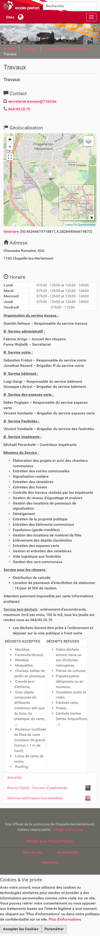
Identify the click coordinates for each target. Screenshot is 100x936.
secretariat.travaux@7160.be (32, 101)
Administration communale (67, 48)
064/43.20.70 (19, 109)
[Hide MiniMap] (91, 217)
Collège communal (67, 829)
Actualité (14, 777)
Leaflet (69, 224)
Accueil (9, 48)
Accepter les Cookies (20, 929)
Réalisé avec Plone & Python (50, 841)
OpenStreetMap (86, 224)
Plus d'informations (65, 919)
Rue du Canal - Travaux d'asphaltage (37, 788)
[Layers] (88, 141)
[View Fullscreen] (9, 156)
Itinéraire (11, 231)
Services (30, 48)
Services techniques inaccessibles (35, 798)
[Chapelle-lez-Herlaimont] (35, 5)
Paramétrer (54, 929)
